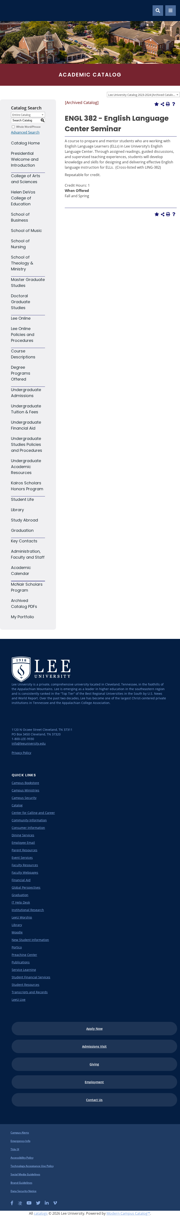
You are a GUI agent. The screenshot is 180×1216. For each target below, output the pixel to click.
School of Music (26, 230)
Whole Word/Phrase (28, 127)
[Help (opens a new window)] (173, 104)
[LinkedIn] (47, 1203)
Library (17, 509)
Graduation (22, 530)
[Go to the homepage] (8, 10)
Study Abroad (24, 520)
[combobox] (143, 94)
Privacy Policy (21, 753)
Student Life (22, 499)
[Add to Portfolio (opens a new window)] (156, 104)
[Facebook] (12, 1203)
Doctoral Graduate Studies (20, 301)
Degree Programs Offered (20, 373)
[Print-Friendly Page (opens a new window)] (168, 104)
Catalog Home (25, 143)
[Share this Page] (162, 104)
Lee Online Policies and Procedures (22, 334)
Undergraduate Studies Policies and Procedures (26, 444)
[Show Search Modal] (158, 10)
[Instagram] (20, 1203)
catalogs (41, 1213)
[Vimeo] (55, 1203)
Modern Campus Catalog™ (128, 1213)
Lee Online (21, 318)
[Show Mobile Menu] (170, 10)
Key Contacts (24, 541)
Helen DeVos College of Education (23, 198)
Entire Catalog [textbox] (21, 115)
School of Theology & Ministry (22, 263)
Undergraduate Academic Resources (26, 466)
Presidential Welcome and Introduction (24, 159)
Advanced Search (25, 132)
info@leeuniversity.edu (29, 743)
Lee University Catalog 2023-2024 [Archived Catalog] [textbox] (141, 95)
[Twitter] (38, 1203)
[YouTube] (29, 1203)
